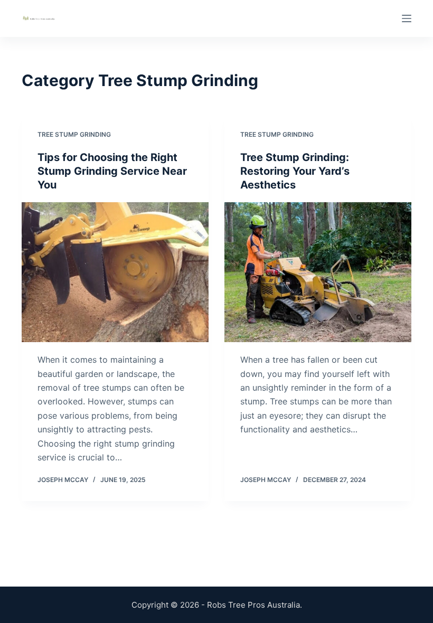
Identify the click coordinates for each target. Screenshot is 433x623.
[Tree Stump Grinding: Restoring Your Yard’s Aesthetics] (317, 272)
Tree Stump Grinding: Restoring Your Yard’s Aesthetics (295, 171)
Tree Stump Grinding (74, 134)
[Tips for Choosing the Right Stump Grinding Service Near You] (115, 272)
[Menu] (406, 18)
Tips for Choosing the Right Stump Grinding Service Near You (112, 171)
